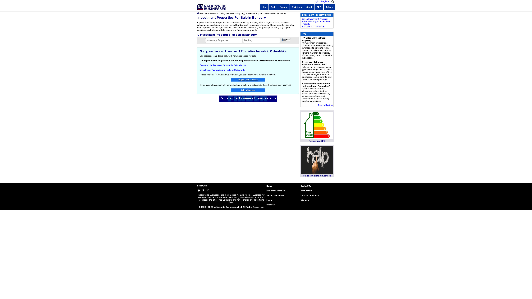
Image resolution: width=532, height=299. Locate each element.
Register (325, 1)
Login (316, 1)
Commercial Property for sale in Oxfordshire (223, 65)
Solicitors (297, 7)
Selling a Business (275, 195)
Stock (309, 7)
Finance (283, 7)
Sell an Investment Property (315, 19)
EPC (319, 7)
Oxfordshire (271, 14)
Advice (329, 7)
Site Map (304, 200)
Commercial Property (235, 14)
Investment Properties (255, 14)
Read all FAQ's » (325, 105)
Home (202, 14)
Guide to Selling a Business (317, 176)
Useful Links (306, 191)
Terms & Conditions (309, 195)
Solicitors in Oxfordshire (313, 26)
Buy (264, 7)
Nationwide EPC (317, 141)
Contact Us (305, 186)
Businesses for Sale (215, 14)
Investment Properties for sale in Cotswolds (222, 70)
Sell (273, 7)
